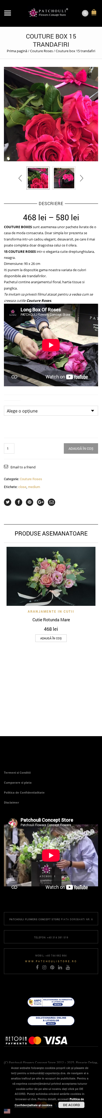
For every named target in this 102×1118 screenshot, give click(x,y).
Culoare (12, 402)
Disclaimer (11, 802)
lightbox (13, 151)
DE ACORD (71, 1105)
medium (34, 486)
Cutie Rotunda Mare (51, 619)
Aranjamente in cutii (51, 611)
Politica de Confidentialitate (24, 792)
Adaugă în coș (81, 448)
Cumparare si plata (18, 782)
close (22, 486)
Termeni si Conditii (17, 772)
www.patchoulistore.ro (51, 961)
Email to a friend (23, 467)
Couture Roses (41, 51)
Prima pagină (17, 51)
